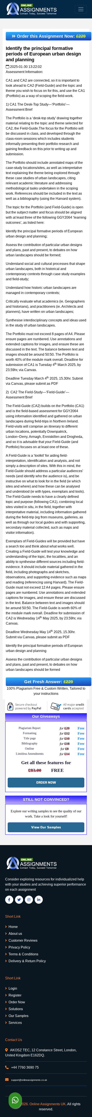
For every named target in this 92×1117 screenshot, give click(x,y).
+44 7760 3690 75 (24, 1067)
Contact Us (13, 1040)
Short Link (13, 916)
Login (13, 988)
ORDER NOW (46, 782)
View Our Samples (46, 827)
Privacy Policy (19, 947)
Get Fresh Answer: (48, 681)
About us (15, 933)
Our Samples (18, 1016)
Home (13, 927)
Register (15, 995)
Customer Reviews (23, 940)
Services (15, 1023)
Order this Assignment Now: (51, 36)
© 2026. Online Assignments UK (41, 1104)
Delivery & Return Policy (27, 961)
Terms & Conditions (23, 954)
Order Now (17, 1002)
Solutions (16, 1009)
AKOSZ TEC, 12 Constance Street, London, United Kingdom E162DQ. (41, 1052)
